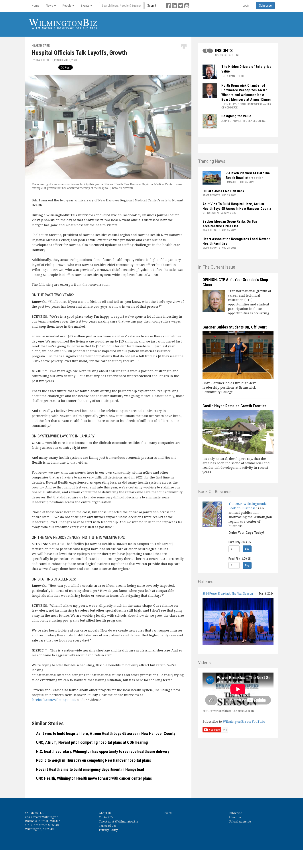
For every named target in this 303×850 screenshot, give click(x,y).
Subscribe (235, 813)
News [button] (50, 5)
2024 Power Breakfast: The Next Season (228, 593)
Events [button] (85, 5)
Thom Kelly (228, 104)
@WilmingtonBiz (126, 821)
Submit (151, 5)
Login (246, 5)
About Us (105, 813)
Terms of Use (107, 826)
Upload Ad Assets (240, 821)
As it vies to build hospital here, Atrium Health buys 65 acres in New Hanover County (105, 733)
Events (168, 813)
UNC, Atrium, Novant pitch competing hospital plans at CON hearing (92, 742)
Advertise (235, 817)
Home (35, 5)
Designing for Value (236, 116)
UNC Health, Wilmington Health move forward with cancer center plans (94, 778)
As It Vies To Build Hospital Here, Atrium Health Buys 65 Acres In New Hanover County (237, 206)
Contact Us (106, 817)
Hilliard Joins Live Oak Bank (223, 191)
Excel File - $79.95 (239, 559)
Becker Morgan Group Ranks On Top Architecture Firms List (230, 223)
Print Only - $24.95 (239, 542)
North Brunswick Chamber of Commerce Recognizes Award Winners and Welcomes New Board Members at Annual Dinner (246, 92)
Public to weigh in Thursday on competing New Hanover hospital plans (93, 760)
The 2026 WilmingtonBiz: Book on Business (247, 506)
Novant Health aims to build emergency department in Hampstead (90, 769)
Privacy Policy (108, 830)
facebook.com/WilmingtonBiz (54, 700)
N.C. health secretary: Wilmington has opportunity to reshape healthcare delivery (102, 751)
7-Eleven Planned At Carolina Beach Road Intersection (248, 175)
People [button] (67, 5)
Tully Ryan (228, 76)
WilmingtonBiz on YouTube (244, 721)
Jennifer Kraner (231, 120)
